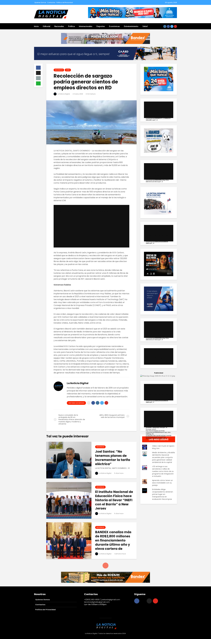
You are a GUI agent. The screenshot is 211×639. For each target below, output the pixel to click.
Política (71, 26)
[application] (91, 226)
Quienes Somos (40, 2)
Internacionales (85, 26)
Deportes (100, 26)
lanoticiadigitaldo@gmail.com (97, 602)
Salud (145, 26)
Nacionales (59, 26)
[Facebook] (136, 600)
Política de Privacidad (64, 2)
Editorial (46, 26)
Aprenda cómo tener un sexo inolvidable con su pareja (162, 482)
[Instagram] (143, 600)
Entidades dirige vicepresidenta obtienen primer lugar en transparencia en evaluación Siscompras (162, 494)
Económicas (114, 26)
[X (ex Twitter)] (149, 600)
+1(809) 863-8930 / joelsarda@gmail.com (102, 599)
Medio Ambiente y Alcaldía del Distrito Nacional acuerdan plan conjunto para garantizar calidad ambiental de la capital (163, 457)
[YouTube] (155, 600)
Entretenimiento (131, 26)
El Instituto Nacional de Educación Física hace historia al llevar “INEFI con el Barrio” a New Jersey (114, 500)
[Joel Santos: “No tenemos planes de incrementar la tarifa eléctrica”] (68, 460)
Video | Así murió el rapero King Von (163, 447)
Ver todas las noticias (76, 403)
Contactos (51, 2)
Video (68, 70)
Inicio (36, 26)
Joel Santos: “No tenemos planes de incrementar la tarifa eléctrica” (112, 457)
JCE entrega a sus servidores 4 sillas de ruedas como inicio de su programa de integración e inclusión (163, 471)
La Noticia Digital (63, 94)
